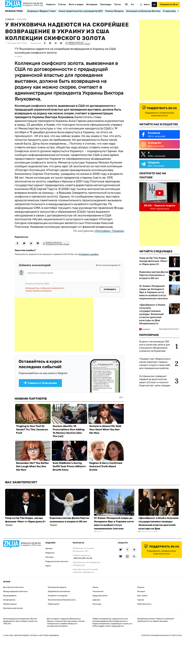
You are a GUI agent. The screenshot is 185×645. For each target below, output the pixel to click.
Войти (147, 4)
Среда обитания (99, 595)
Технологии (97, 591)
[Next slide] (178, 11)
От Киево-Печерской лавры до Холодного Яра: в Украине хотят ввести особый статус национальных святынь (153, 292)
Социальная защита (57, 587)
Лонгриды (105, 4)
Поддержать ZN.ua (169, 4)
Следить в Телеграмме (42, 383)
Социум (140, 587)
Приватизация (10, 604)
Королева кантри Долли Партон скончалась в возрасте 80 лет (153, 275)
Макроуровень (10, 595)
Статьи (62, 4)
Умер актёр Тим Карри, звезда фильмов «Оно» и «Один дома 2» (153, 261)
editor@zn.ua (88, 572)
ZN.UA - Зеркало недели (159, 205)
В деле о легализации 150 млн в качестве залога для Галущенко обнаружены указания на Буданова (154, 346)
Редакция (49, 553)
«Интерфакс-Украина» (109, 230)
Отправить (110, 289)
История (141, 591)
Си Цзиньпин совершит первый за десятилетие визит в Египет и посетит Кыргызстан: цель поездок (155, 381)
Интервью (91, 4)
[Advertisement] (54, 325)
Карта (48, 566)
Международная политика (15, 591)
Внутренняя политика (13, 587)
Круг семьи (142, 595)
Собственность (144, 604)
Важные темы (14, 11)
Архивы (48, 548)
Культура (96, 604)
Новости (50, 4)
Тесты (117, 4)
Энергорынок (9, 600)
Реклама (49, 557)
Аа (154, 4)
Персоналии (53, 604)
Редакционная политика (56, 561)
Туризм (140, 600)
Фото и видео (76, 4)
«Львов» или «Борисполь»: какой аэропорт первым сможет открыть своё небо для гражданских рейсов (155, 363)
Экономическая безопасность (62, 600)
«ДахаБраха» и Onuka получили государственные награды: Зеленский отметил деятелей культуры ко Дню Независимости (152, 314)
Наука (95, 587)
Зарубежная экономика (59, 591)
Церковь (96, 600)
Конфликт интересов (57, 595)
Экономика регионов (13, 608)
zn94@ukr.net (79, 565)
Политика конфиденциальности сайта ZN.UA (161, 635)
